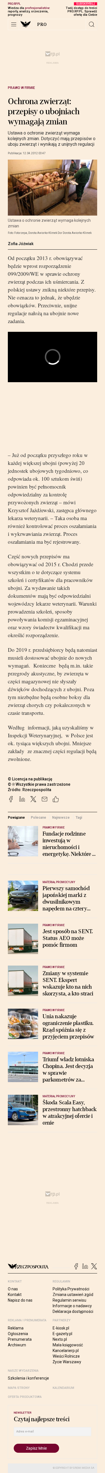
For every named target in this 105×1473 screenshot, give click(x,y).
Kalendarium (63, 1388)
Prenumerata (20, 1339)
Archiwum (17, 1345)
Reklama (16, 1328)
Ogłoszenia (18, 1333)
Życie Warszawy (67, 1362)
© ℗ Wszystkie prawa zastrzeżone (39, 784)
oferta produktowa (25, 1397)
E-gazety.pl (62, 1333)
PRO (42, 24)
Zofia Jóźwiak (21, 243)
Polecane (38, 818)
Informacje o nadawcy (72, 1306)
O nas (13, 1289)
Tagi (79, 818)
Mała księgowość (68, 1345)
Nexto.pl (60, 1339)
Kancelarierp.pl (66, 1350)
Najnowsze (61, 818)
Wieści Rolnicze (66, 1356)
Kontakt (15, 1294)
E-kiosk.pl (61, 1328)
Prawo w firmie (21, 88)
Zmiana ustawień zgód (73, 1294)
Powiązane (16, 818)
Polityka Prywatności (71, 1289)
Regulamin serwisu (69, 1300)
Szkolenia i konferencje (28, 1378)
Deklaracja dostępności (73, 1311)
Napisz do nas (20, 1300)
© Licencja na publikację (30, 779)
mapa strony (19, 1388)
